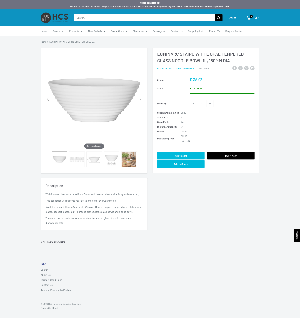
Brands (56, 31)
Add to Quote (181, 163)
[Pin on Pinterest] (240, 68)
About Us (46, 274)
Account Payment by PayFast (56, 289)
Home (44, 31)
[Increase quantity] (210, 103)
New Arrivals (95, 31)
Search (44, 269)
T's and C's (214, 31)
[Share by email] (252, 68)
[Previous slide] (48, 99)
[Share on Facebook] (234, 68)
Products (74, 31)
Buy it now (231, 155)
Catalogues (159, 31)
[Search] (218, 17)
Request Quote (233, 31)
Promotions (117, 31)
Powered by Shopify (50, 308)
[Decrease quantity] (193, 103)
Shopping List (195, 31)
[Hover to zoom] (94, 99)
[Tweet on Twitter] (246, 68)
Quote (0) (297, 235)
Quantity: (162, 103)
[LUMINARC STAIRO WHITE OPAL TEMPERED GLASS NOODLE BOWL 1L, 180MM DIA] (59, 159)
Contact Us (177, 31)
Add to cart (181, 155)
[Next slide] (140, 99)
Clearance (138, 31)
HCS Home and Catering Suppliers (175, 68)
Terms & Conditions (51, 279)
